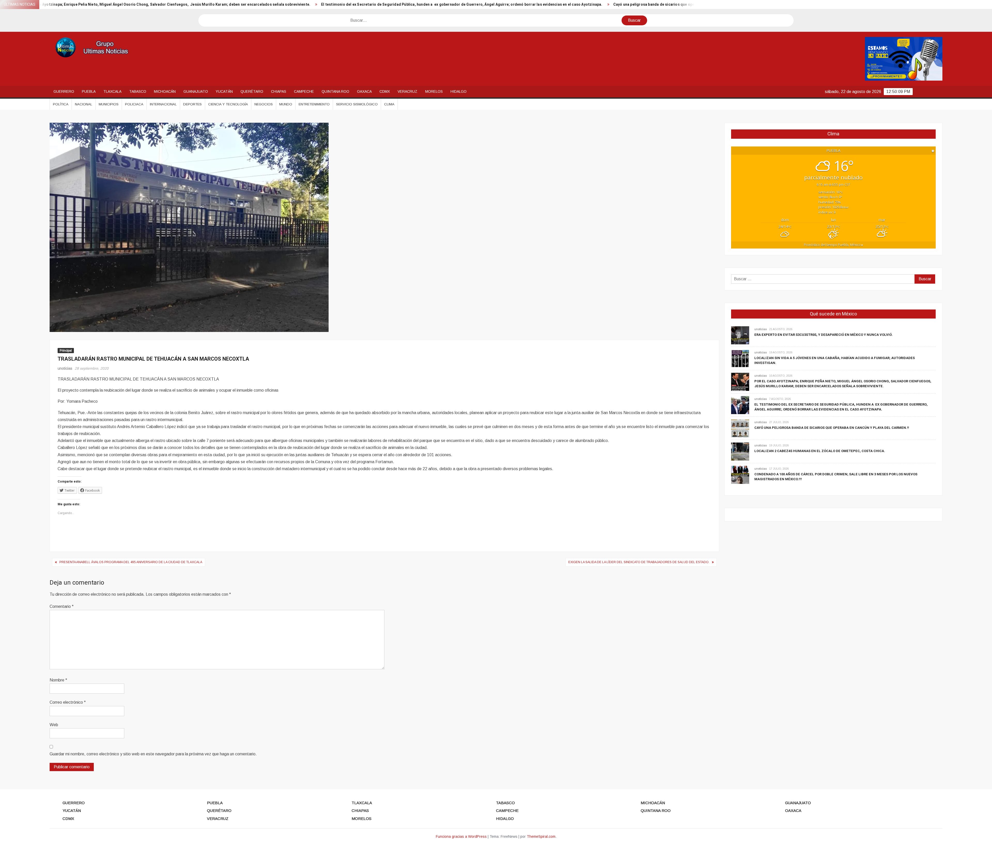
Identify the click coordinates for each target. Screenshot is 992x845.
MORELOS (434, 91)
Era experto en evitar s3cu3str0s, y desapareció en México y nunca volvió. (823, 334)
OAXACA (364, 91)
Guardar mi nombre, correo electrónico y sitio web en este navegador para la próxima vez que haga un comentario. (153, 754)
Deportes (192, 104)
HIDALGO (459, 91)
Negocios (263, 104)
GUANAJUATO (195, 91)
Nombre (58, 680)
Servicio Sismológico (357, 104)
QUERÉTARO (252, 91)
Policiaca (134, 104)
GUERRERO (63, 91)
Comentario (62, 606)
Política (60, 104)
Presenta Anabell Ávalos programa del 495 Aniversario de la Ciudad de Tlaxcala (130, 562)
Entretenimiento (314, 104)
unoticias (65, 368)
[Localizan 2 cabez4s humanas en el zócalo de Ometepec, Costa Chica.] (740, 451)
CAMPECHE (304, 91)
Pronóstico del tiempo (833, 245)
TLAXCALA (112, 91)
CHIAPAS (278, 91)
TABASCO (137, 91)
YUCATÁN (224, 91)
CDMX (384, 91)
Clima (389, 104)
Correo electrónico (68, 702)
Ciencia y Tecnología (228, 104)
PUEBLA (89, 91)
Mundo (285, 104)
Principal (66, 350)
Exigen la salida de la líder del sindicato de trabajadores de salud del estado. (638, 562)
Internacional (163, 104)
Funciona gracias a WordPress (461, 836)
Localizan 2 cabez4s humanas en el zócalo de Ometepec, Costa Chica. (819, 450)
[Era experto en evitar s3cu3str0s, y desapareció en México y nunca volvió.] (740, 335)
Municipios (109, 104)
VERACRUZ (407, 91)
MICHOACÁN (165, 91)
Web (54, 725)
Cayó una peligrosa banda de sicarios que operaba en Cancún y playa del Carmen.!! (589, 4)
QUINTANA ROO (335, 91)
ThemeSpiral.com (541, 836)
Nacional (83, 104)
